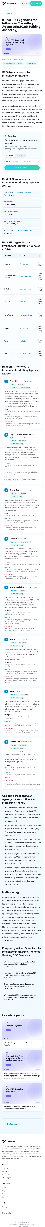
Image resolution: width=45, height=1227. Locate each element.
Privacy (4, 1207)
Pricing (4, 1172)
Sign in (24, 3)
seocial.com (24, 301)
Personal (22, 156)
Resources (5, 1194)
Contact (5, 1197)
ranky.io (23, 341)
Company (11, 156)
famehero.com (25, 264)
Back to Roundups (11, 1124)
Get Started (36, 3)
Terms (4, 1210)
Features (5, 1169)
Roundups (8, 13)
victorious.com (25, 353)
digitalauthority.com (27, 276)
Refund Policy (7, 1213)
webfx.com (24, 328)
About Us (5, 1188)
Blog (3, 1191)
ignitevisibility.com (26, 315)
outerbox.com (25, 289)
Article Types (6, 1178)
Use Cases (5, 1175)
